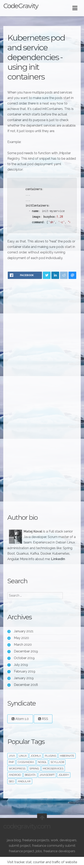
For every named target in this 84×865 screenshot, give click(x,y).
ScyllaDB (57, 762)
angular (24, 781)
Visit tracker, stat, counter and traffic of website (42, 862)
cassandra (26, 762)
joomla (36, 755)
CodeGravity (20, 6)
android (15, 774)
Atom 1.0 (21, 719)
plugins (50, 755)
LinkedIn (58, 559)
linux (23, 755)
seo (11, 781)
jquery (64, 774)
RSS (44, 719)
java (12, 755)
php (11, 762)
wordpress (17, 768)
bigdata (30, 774)
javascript (47, 774)
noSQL (42, 762)
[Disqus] (42, 335)
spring (34, 768)
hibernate (67, 755)
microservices (53, 768)
